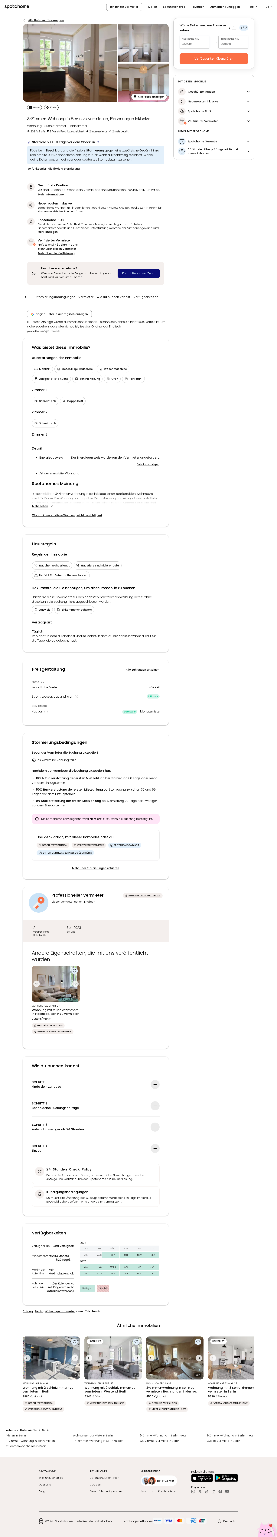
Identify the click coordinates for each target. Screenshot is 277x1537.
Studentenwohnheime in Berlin (26, 1446)
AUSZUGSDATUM (230, 39)
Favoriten (197, 7)
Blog (42, 1491)
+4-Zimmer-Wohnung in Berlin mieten (98, 1441)
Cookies (95, 1484)
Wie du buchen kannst (113, 297)
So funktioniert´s (174, 7)
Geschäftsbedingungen (106, 1491)
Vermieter (85, 297)
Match (152, 7)
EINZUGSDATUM (190, 39)
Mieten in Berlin (16, 1435)
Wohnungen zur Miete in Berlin (93, 1435)
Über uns (45, 1484)
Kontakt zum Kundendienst (159, 1491)
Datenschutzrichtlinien (104, 1478)
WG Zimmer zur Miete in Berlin (159, 1441)
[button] (252, 6)
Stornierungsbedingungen (55, 297)
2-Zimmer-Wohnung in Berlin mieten (164, 1435)
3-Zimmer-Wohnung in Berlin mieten (231, 1435)
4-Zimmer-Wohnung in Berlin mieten (30, 1441)
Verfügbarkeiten (145, 297)
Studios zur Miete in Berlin (223, 1441)
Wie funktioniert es (51, 1478)
